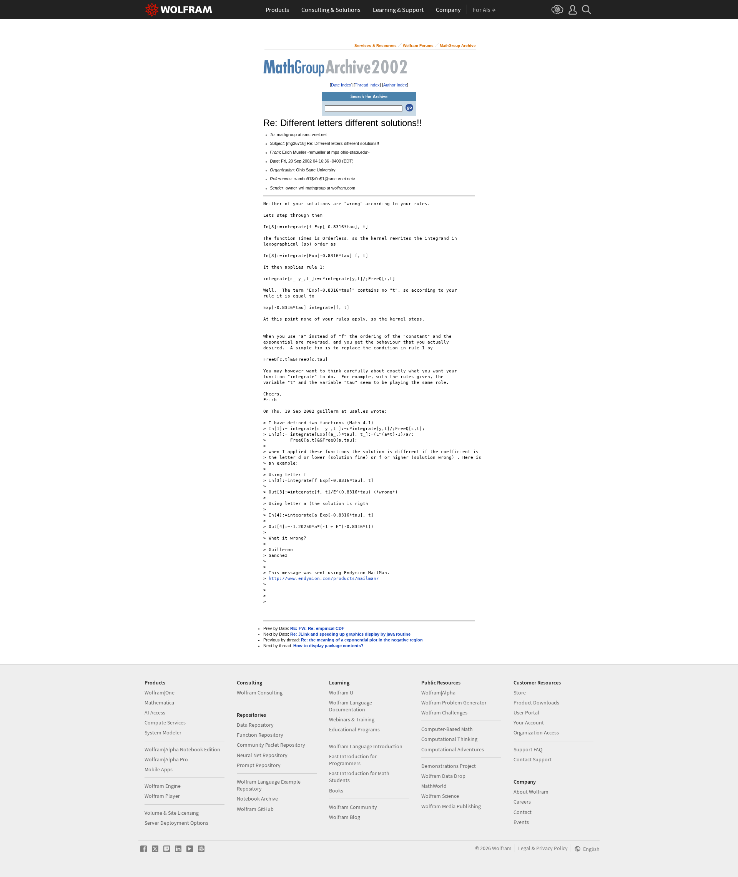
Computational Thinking (449, 739)
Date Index (341, 85)
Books (336, 790)
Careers (522, 801)
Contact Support (533, 759)
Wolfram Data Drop (443, 775)
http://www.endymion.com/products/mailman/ (324, 578)
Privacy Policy (552, 848)
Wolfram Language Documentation (350, 706)
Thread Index (367, 85)
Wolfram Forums (418, 45)
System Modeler (163, 732)
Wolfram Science (440, 795)
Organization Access (536, 732)
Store (520, 692)
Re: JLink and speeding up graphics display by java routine (350, 634)
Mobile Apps (159, 769)
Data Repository (255, 724)
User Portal (526, 712)
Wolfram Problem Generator (454, 702)
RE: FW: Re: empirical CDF (317, 628)
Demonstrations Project (448, 765)
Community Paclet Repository (271, 744)
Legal (524, 848)
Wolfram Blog (344, 817)
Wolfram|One (160, 692)
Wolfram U (341, 692)
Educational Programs (354, 729)
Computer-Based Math (447, 729)
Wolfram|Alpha (438, 692)
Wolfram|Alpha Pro (166, 759)
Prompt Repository (259, 765)
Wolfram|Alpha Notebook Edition (182, 749)
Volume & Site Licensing (172, 812)
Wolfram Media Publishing (451, 806)
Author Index (395, 85)
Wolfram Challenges (444, 712)
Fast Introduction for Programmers (353, 760)
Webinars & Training (351, 719)
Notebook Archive (257, 798)
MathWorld (434, 785)
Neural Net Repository (262, 755)
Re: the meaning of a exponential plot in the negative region (362, 640)
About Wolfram (531, 791)
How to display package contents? (328, 645)
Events (521, 822)
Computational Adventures (452, 749)
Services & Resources (375, 45)
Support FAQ (528, 749)
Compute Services (165, 722)
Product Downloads (536, 702)
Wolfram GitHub (255, 809)
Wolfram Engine (163, 785)
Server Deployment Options (176, 822)
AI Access (155, 712)
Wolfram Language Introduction (365, 746)
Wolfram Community (353, 807)
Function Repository (260, 734)
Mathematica (159, 702)
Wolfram (502, 848)
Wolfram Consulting (260, 692)
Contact (523, 812)
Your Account (529, 722)
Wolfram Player (162, 795)
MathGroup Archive (458, 45)
